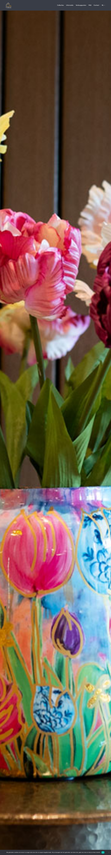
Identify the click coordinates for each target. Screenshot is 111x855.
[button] (103, 5)
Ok (103, 852)
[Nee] (109, 852)
